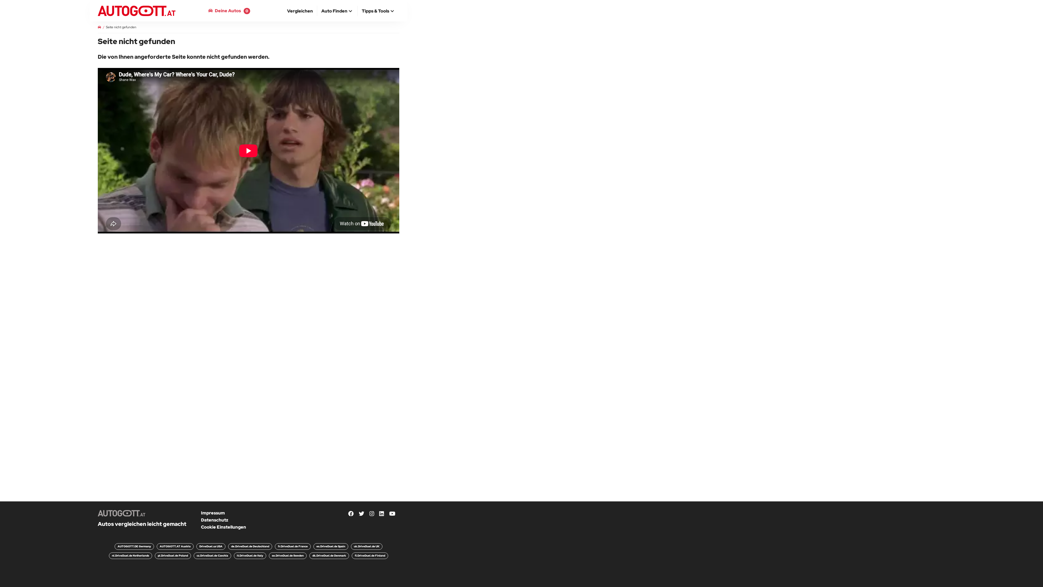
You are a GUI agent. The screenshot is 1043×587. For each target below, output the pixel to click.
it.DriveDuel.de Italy (250, 555)
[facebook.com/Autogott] (351, 514)
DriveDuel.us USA (210, 546)
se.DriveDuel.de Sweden (288, 555)
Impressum (213, 513)
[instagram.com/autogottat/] (371, 514)
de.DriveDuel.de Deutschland (250, 546)
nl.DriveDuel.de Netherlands (130, 555)
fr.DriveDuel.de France (293, 546)
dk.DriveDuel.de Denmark (329, 555)
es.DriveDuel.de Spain (330, 546)
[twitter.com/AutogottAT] (361, 514)
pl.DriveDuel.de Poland (173, 555)
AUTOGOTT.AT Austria (175, 546)
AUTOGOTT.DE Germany (134, 546)
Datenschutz (214, 520)
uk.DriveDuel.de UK (366, 546)
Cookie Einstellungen (223, 527)
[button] (337, 11)
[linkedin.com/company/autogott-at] (381, 514)
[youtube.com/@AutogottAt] (392, 514)
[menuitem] (300, 11)
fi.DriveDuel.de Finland (370, 555)
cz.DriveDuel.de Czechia (212, 555)
